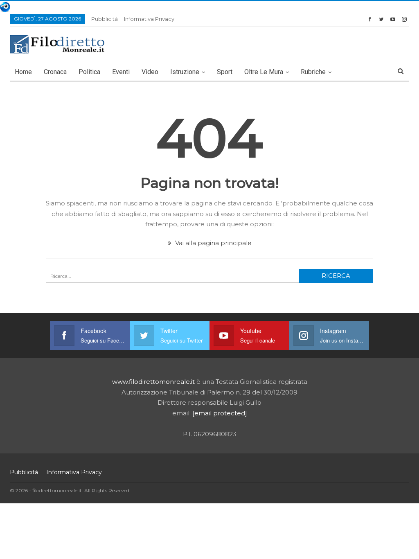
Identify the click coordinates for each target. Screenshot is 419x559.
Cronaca (55, 72)
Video (150, 72)
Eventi (121, 72)
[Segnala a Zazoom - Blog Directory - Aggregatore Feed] (5, 6)
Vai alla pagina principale (212, 243)
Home (23, 72)
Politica (89, 72)
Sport (224, 72)
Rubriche (313, 72)
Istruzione (184, 72)
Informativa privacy (149, 19)
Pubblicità (104, 19)
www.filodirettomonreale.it (153, 381)
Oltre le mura (263, 72)
